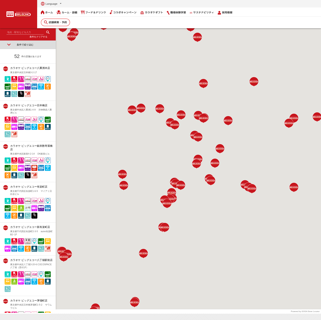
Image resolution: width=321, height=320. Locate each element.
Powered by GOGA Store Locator (305, 311)
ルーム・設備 (69, 12)
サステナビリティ (203, 12)
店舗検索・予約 (58, 22)
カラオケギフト (151, 12)
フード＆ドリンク (95, 12)
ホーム (49, 12)
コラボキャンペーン (125, 12)
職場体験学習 (178, 12)
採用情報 (227, 12)
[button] (198, 137)
